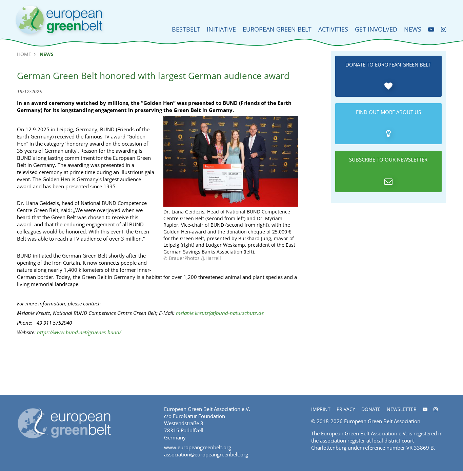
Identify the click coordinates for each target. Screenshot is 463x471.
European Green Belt (277, 29)
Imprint (320, 409)
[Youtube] (431, 29)
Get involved (376, 29)
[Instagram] (443, 29)
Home (24, 54)
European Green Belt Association (382, 421)
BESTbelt (186, 29)
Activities (333, 29)
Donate (371, 409)
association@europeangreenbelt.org (206, 454)
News (412, 29)
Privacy (346, 409)
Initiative (221, 29)
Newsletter (402, 409)
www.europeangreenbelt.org (197, 447)
